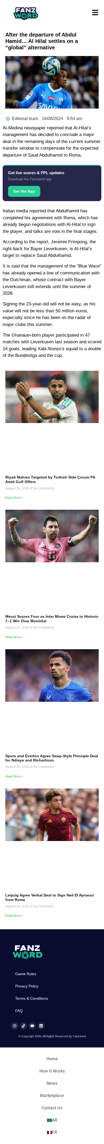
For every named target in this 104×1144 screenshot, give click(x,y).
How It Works (52, 1071)
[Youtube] (32, 1026)
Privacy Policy (26, 986)
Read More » (14, 498)
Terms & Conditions (31, 998)
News (52, 1083)
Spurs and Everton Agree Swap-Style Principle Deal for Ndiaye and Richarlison (51, 758)
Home (52, 1058)
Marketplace (52, 1095)
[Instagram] (14, 1026)
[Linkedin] (41, 1026)
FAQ (19, 1011)
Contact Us (52, 1107)
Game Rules (25, 974)
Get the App (24, 191)
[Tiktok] (23, 1026)
